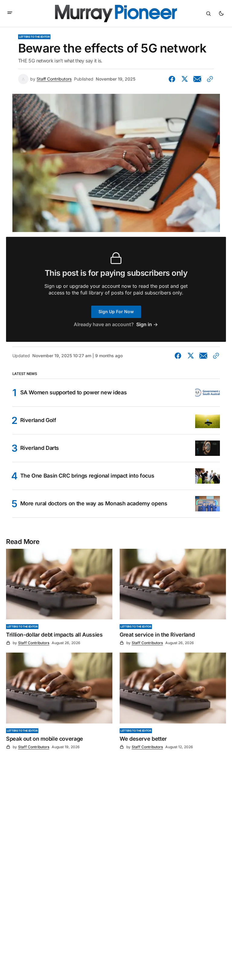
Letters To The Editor (34, 36)
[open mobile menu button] (10, 13)
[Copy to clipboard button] (209, 79)
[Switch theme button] (221, 13)
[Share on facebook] (173, 79)
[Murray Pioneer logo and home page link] (116, 13)
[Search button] (208, 13)
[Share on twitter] (184, 79)
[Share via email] (197, 79)
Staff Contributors (54, 79)
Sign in (144, 324)
